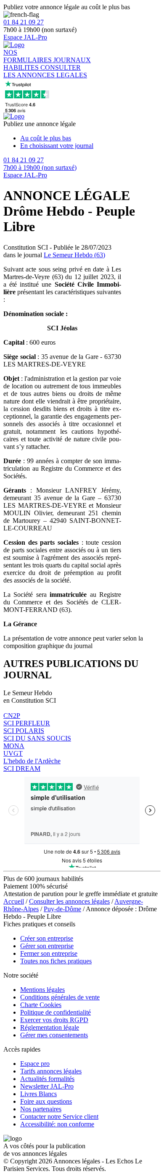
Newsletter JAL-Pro (47, 1086)
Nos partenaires (40, 1109)
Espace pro (35, 1063)
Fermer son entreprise (48, 953)
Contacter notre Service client (59, 1116)
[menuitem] (90, 138)
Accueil (13, 901)
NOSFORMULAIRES (28, 56)
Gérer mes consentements (54, 1035)
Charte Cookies (40, 1004)
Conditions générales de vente (60, 997)
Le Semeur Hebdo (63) (74, 254)
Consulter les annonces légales (69, 901)
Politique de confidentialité (55, 1012)
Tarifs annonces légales (51, 1071)
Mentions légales (42, 989)
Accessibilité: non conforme (57, 1124)
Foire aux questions (46, 1101)
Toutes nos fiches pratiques (56, 961)
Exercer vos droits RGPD (54, 1019)
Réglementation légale (49, 1027)
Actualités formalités (47, 1078)
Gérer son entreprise (47, 945)
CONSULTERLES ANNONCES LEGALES (45, 71)
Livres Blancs (38, 1093)
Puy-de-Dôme (62, 908)
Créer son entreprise (46, 938)
